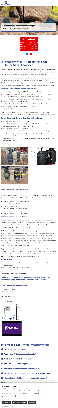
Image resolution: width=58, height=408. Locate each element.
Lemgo (28, 279)
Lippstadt (26, 277)
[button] (18, 393)
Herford (23, 279)
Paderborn (4, 277)
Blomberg (18, 279)
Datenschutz (10, 406)
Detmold (21, 277)
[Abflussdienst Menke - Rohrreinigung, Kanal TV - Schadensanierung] (5, 3)
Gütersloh (15, 277)
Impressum (4, 406)
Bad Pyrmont (11, 279)
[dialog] (29, 395)
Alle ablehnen (32, 402)
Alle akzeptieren (6, 402)
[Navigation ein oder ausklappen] (56, 3)
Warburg (48, 277)
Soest (30, 277)
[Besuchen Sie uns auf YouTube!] (31, 53)
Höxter (35, 277)
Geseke (32, 279)
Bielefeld (9, 277)
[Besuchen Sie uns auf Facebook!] (26, 53)
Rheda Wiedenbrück (40, 279)
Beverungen (4, 279)
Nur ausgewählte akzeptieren (19, 402)
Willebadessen (41, 277)
